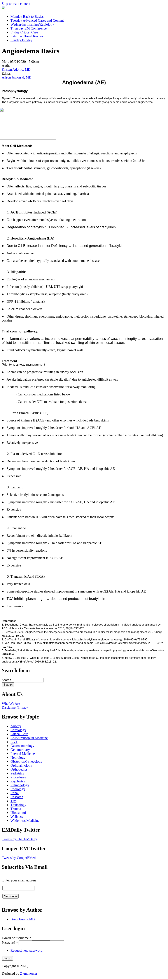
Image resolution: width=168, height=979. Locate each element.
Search (7, 680)
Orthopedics (18, 769)
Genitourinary (20, 750)
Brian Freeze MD (22, 919)
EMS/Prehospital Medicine (29, 738)
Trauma (15, 809)
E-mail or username (16, 938)
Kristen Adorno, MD (16, 69)
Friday (24, 32)
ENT (14, 742)
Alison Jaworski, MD (17, 77)
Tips (13, 801)
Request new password (26, 950)
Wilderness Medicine (24, 820)
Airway (15, 726)
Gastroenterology (22, 746)
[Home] (3, 8)
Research (16, 797)
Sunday (21, 40)
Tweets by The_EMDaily (19, 839)
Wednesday (32, 24)
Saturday (27, 36)
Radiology (17, 789)
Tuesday (37, 20)
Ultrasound (18, 813)
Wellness (16, 816)
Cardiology (18, 730)
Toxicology (18, 805)
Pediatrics (17, 773)
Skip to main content (16, 3)
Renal (14, 793)
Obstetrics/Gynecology (26, 761)
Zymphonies (28, 973)
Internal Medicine (22, 753)
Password (10, 942)
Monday (27, 16)
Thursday (28, 28)
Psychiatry (17, 781)
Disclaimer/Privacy (15, 707)
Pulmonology (19, 785)
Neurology (17, 757)
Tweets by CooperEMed (19, 858)
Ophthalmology (21, 765)
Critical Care (19, 734)
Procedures (18, 777)
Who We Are (11, 703)
